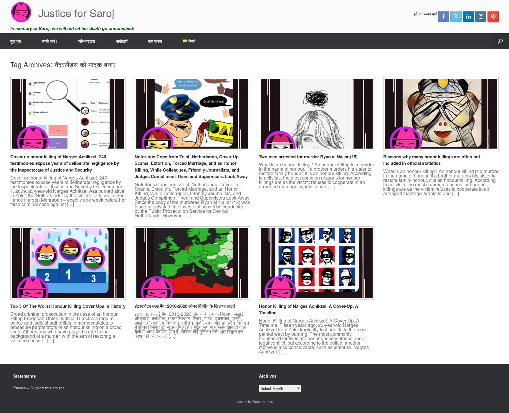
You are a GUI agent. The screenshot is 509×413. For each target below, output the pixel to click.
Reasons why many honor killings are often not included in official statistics (431, 160)
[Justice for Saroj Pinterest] (493, 16)
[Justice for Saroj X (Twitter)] (456, 16)
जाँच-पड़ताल (86, 41)
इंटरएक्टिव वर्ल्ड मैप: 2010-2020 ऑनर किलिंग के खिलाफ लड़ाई (185, 306)
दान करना (155, 41)
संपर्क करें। (50, 41)
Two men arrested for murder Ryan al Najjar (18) (308, 156)
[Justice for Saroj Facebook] (443, 16)
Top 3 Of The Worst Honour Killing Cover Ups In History (67, 306)
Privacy (19, 388)
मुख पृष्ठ (15, 41)
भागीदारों (122, 41)
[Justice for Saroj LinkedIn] (468, 16)
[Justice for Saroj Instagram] (480, 16)
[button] (500, 41)
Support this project (47, 388)
